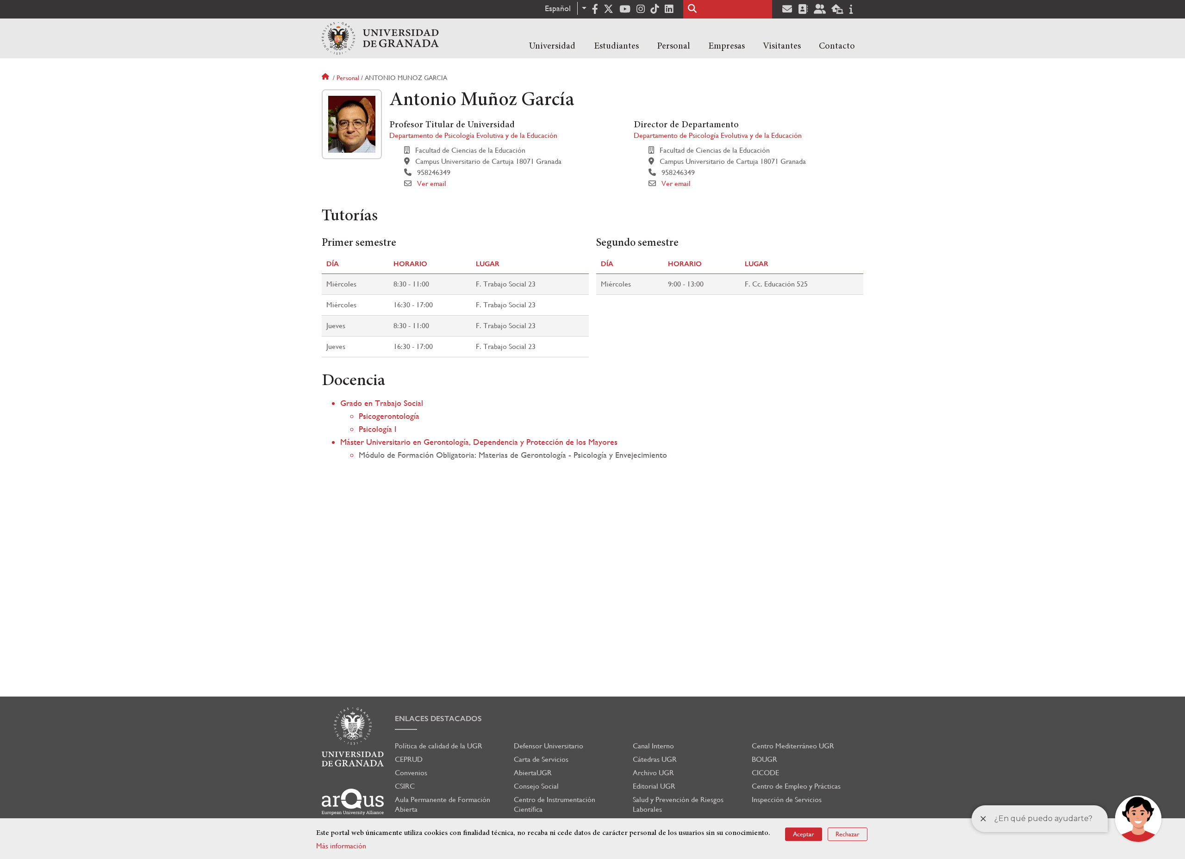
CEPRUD (409, 759)
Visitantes (782, 46)
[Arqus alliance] (353, 802)
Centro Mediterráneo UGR (793, 745)
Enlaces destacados (438, 718)
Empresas (726, 46)
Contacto (837, 46)
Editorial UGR (654, 786)
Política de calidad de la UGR (438, 745)
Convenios (411, 772)
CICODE (765, 772)
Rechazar (848, 834)
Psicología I (378, 429)
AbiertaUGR (533, 772)
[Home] (380, 38)
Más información (341, 845)
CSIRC (405, 786)
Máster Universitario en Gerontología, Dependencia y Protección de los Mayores (478, 442)
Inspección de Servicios (787, 799)
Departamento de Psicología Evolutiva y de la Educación (473, 135)
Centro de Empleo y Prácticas (796, 786)
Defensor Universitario (548, 745)
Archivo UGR (653, 772)
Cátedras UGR (655, 759)
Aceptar (803, 834)
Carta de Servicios (541, 759)
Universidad (552, 46)
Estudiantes (616, 46)
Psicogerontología (389, 416)
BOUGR (764, 759)
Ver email (431, 183)
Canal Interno (653, 745)
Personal (673, 46)
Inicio (326, 77)
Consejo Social (536, 786)
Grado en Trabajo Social (381, 403)
